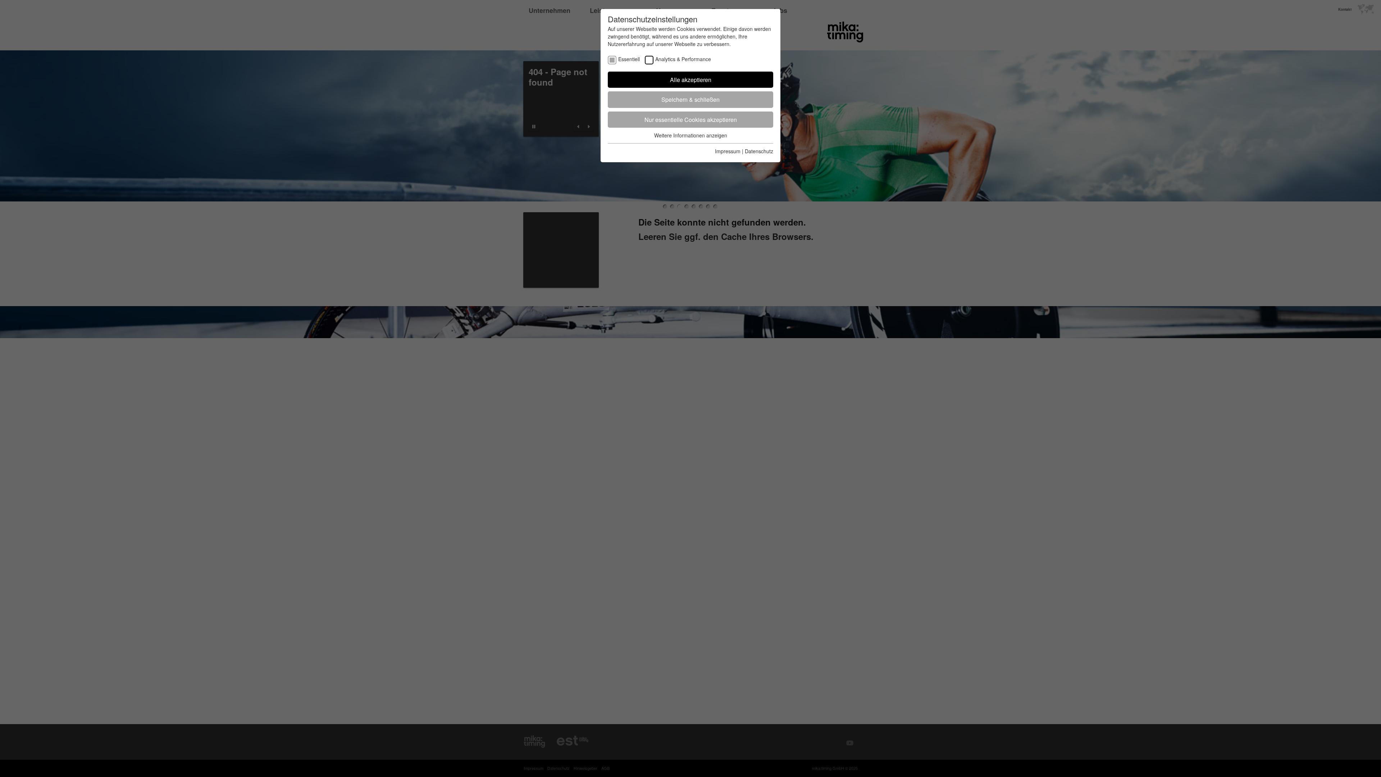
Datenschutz (759, 151)
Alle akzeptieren (690, 80)
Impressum (727, 151)
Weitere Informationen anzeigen (690, 135)
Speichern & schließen (690, 99)
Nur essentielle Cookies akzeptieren (690, 119)
